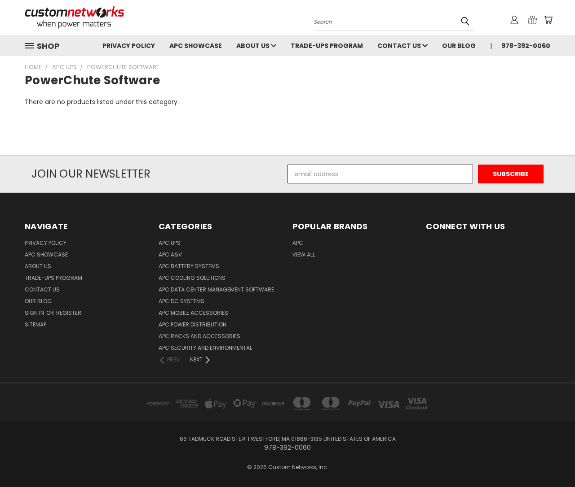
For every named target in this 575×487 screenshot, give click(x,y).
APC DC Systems (181, 301)
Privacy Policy (128, 45)
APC (297, 243)
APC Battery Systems (189, 266)
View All (303, 254)
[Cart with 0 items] (548, 19)
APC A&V (170, 254)
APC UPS (170, 243)
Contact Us (399, 45)
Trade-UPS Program (327, 45)
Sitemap (35, 324)
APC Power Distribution (192, 324)
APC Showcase (195, 45)
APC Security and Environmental (205, 348)
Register (68, 313)
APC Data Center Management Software (216, 289)
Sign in (35, 313)
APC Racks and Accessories (199, 336)
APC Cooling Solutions (192, 278)
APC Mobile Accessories (193, 313)
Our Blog (459, 45)
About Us (253, 45)
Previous (551, 459)
